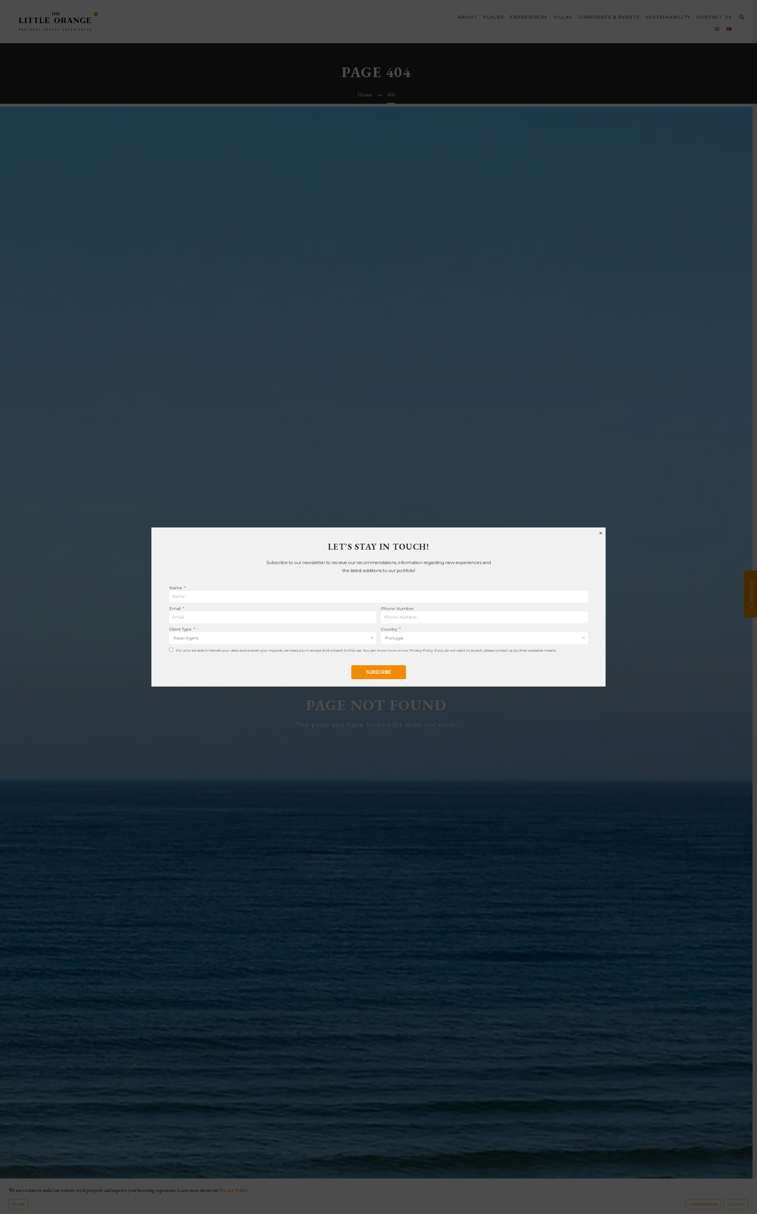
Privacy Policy (421, 650)
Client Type (181, 629)
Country (389, 629)
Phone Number (397, 608)
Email (175, 608)
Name (176, 587)
